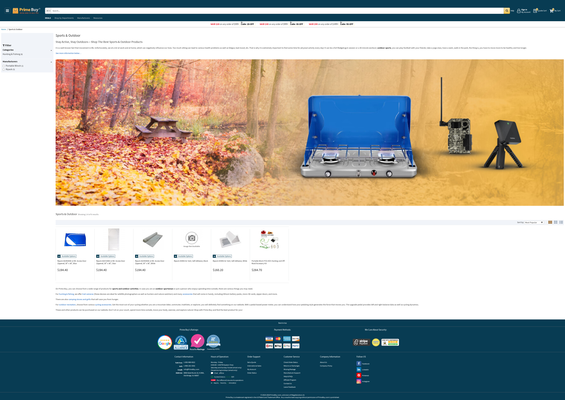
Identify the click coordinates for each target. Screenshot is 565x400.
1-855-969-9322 (189, 362)
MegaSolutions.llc (298, 395)
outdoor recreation (67, 304)
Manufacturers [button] (10, 61)
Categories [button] (8, 49)
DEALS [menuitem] (48, 18)
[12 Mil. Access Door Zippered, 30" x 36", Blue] (75, 239)
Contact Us (288, 383)
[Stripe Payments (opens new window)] (361, 342)
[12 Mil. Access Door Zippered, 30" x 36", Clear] (113, 239)
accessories (188, 294)
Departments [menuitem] (64, 18)
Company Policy (326, 366)
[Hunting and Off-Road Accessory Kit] (269, 239)
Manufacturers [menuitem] (83, 18)
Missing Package (290, 369)
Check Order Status (291, 362)
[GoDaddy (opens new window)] (390, 342)
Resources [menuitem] (97, 18)
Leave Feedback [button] (290, 387)
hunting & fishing (66, 294)
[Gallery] (555, 222)
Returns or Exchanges (292, 366)
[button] (213, 342)
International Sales (254, 366)
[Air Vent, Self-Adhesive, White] (230, 239)
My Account (251, 369)
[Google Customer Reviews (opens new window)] (164, 342)
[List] (561, 222)
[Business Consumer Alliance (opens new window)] (181, 342)
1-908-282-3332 (189, 366)
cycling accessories (103, 304)
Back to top (282, 323)
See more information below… (69, 53)
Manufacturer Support (292, 373)
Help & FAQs (288, 376)
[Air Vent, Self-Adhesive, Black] (191, 239)
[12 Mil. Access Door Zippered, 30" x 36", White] (152, 239)
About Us (323, 362)
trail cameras (88, 294)
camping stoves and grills (80, 299)
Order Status (252, 373)
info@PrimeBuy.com (191, 369)
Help (512, 10)
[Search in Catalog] (507, 11)
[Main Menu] (7, 11)
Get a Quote (251, 362)
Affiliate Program (290, 380)
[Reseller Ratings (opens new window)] (197, 342)
